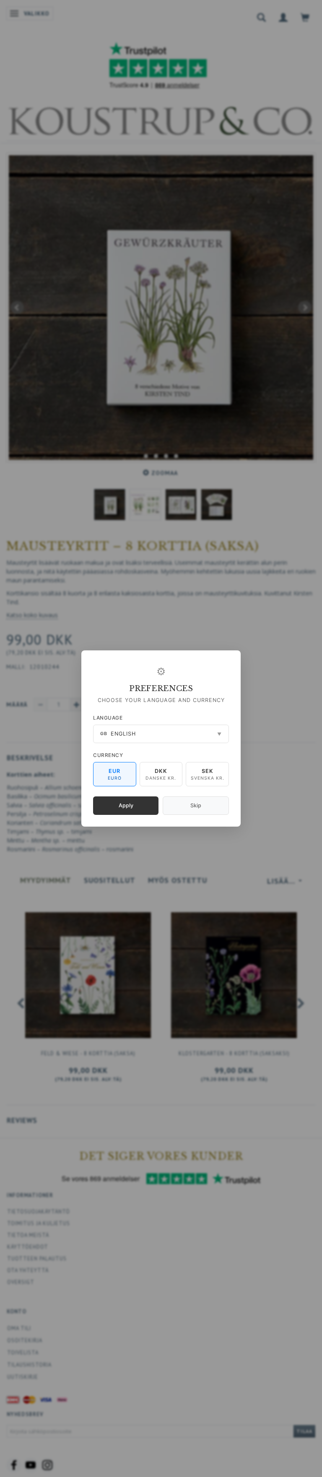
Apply (126, 805)
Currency (108, 755)
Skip (195, 805)
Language (107, 718)
